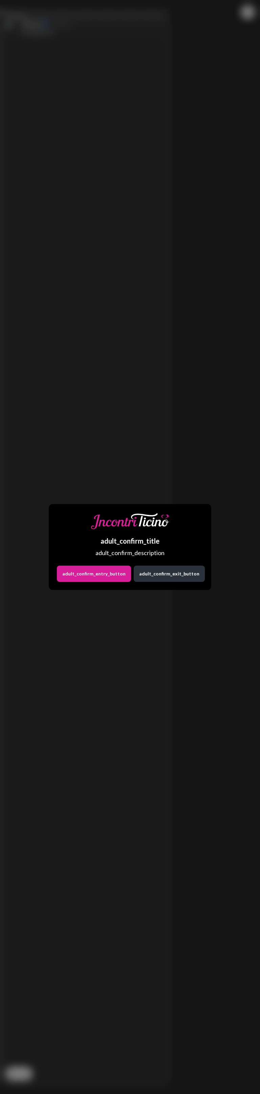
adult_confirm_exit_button (169, 573)
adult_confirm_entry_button (94, 573)
